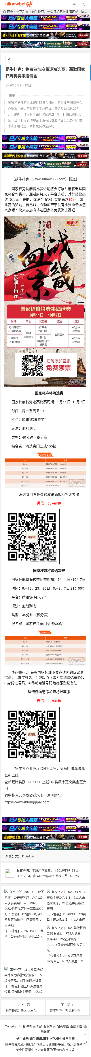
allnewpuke (45, 876)
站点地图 (63, 1026)
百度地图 (76, 1026)
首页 (10, 11)
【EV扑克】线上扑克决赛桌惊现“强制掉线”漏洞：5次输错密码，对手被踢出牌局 (23, 991)
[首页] (85, 1026)
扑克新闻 (22, 11)
